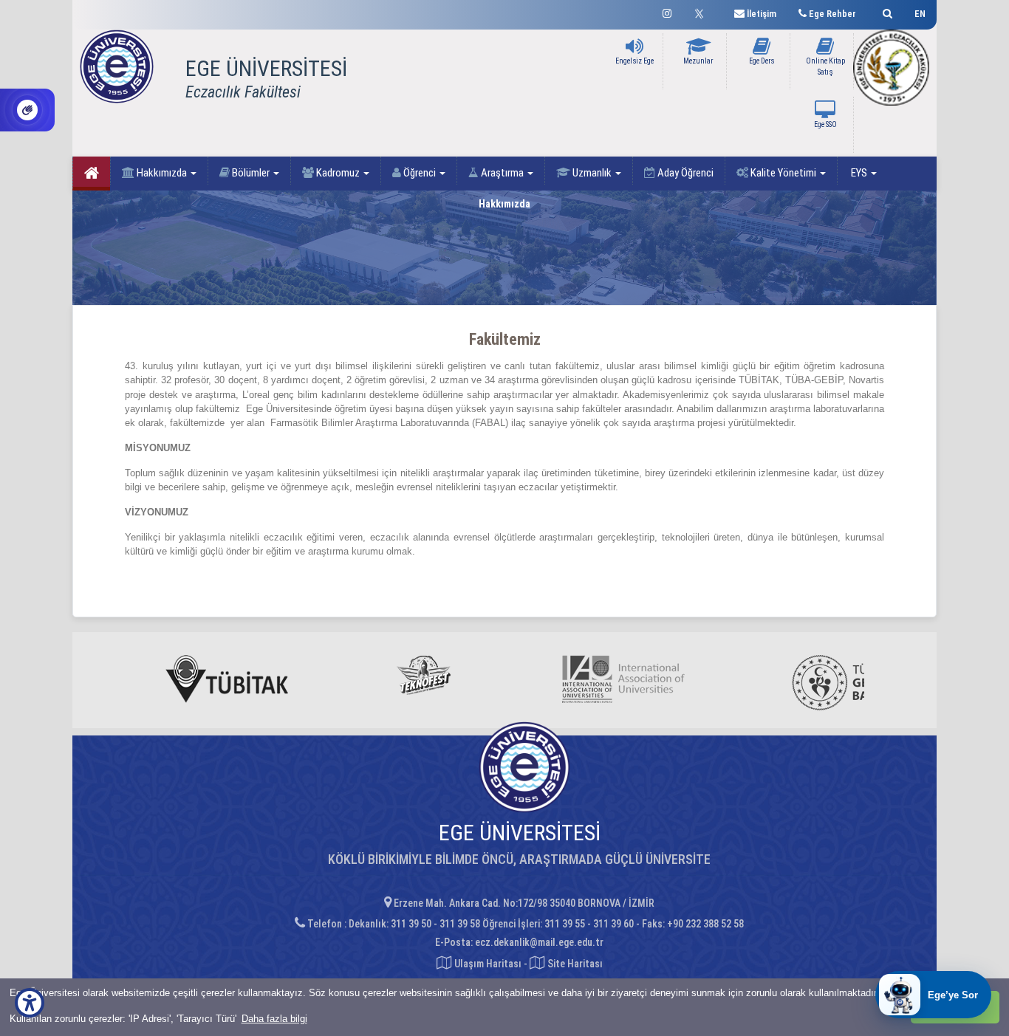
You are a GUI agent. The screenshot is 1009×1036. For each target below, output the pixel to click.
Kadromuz (338, 172)
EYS (859, 172)
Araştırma (502, 172)
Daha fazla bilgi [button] (274, 1018)
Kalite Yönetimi (783, 172)
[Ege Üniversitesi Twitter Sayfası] (703, 12)
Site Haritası (574, 964)
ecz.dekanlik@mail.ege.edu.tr (539, 942)
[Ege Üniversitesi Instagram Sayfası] (667, 11)
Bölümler (251, 172)
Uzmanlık (592, 172)
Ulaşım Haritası (486, 964)
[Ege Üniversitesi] (885, 11)
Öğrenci (419, 172)
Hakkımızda (161, 172)
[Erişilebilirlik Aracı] (29, 1003)
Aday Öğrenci (684, 172)
